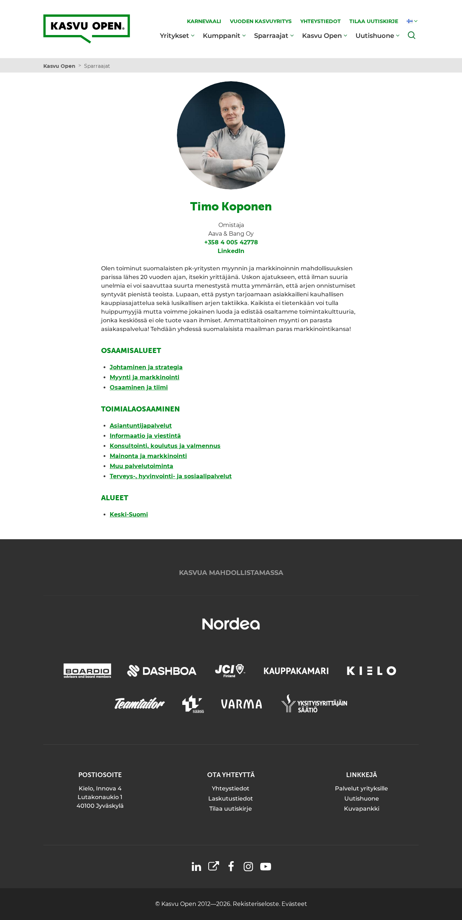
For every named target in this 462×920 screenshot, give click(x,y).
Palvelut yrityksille (361, 788)
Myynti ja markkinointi (144, 377)
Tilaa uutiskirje (230, 808)
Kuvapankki (361, 808)
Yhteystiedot (230, 788)
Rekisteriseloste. (257, 904)
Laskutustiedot (230, 798)
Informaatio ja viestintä (145, 435)
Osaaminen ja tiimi (139, 387)
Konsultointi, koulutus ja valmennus (165, 445)
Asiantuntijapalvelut (141, 425)
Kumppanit (221, 35)
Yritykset (174, 35)
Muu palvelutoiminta (141, 466)
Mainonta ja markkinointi (148, 456)
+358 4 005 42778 (231, 242)
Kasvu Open (322, 35)
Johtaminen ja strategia (146, 367)
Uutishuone (375, 35)
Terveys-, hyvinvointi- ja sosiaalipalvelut (171, 476)
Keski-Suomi (129, 514)
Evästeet (294, 904)
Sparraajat (271, 35)
